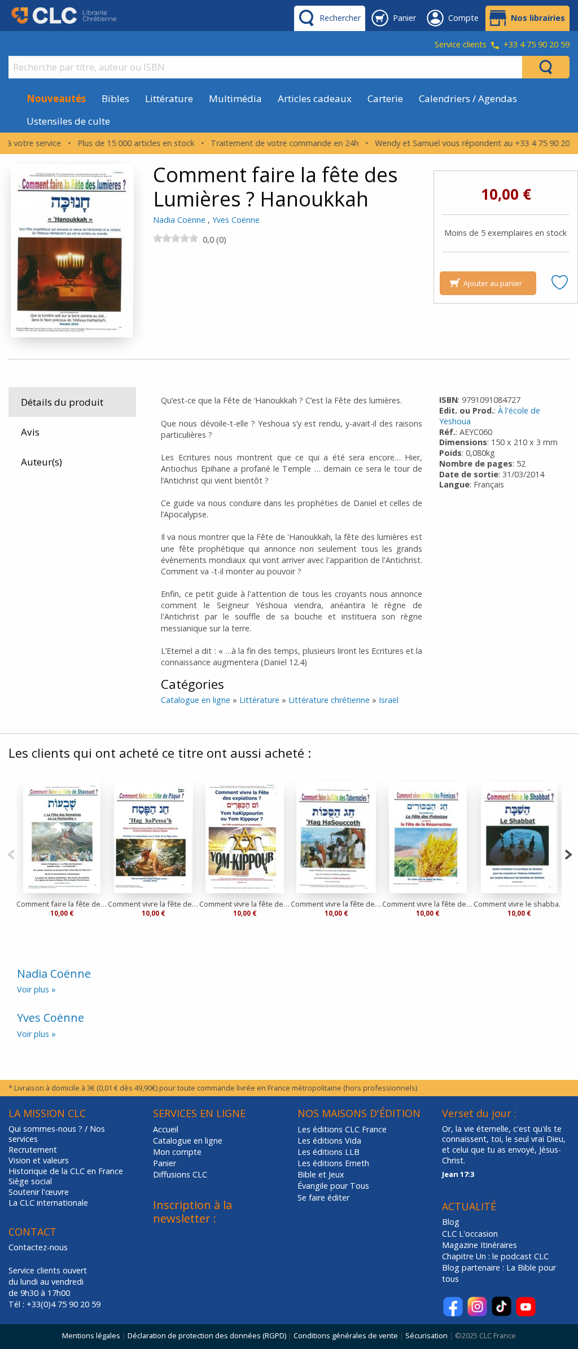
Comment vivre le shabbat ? (519, 904)
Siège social (30, 1181)
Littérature (169, 98)
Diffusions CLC (180, 1174)
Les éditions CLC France (342, 1129)
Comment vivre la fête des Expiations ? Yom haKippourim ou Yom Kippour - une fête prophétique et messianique (245, 904)
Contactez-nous (38, 1247)
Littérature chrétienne (329, 700)
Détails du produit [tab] (62, 402)
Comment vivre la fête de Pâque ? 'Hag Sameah (153, 904)
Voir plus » (36, 989)
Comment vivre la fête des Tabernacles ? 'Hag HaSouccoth (336, 904)
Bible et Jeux (320, 1174)
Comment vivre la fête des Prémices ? (428, 904)
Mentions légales (91, 1335)
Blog (450, 1221)
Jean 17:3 (458, 1174)
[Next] (568, 853)
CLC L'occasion (470, 1233)
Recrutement (32, 1150)
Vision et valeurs (38, 1160)
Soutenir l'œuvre (38, 1192)
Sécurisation (426, 1335)
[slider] (175, 238)
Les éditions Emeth (333, 1163)
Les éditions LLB (328, 1151)
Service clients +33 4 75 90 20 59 (502, 45)
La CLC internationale (48, 1203)
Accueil (165, 1129)
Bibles (115, 98)
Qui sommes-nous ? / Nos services (56, 1134)
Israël (389, 700)
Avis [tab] (30, 431)
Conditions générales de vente (346, 1335)
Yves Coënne (236, 219)
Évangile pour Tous (333, 1185)
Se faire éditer (323, 1197)
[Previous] (11, 853)
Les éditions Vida (329, 1140)
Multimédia (235, 98)
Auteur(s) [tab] (41, 461)
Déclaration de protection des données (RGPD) (207, 1335)
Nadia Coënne (179, 219)
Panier (164, 1163)
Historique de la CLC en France (65, 1171)
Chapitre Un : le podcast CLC (495, 1256)
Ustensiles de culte (68, 121)
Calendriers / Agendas (468, 98)
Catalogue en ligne (195, 700)
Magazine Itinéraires (479, 1245)
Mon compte (177, 1151)
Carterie (385, 98)
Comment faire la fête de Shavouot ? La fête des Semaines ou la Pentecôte (62, 904)
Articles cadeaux (315, 98)
